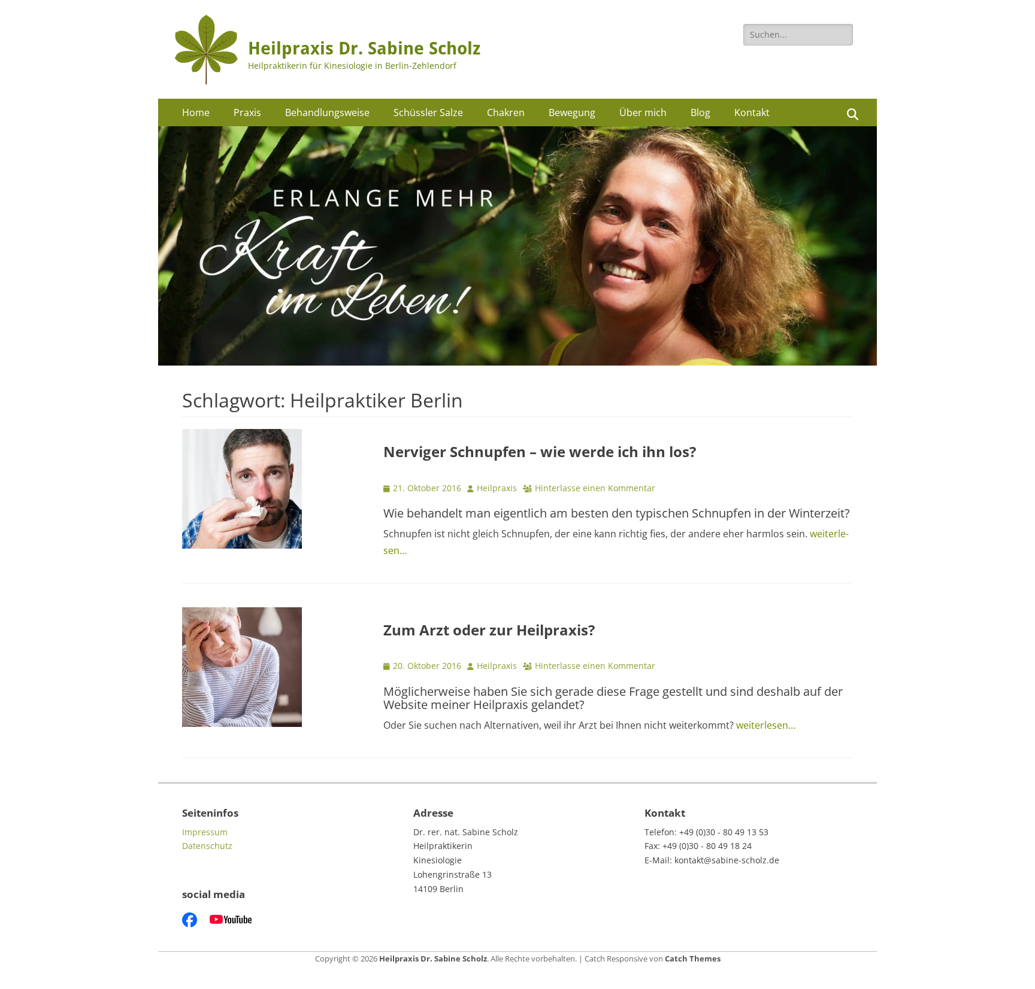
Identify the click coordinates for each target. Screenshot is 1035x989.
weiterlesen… (765, 725)
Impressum (205, 832)
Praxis (247, 112)
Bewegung (572, 112)
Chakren (506, 112)
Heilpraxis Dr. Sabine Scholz (364, 48)
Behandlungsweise (327, 112)
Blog (700, 112)
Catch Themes (693, 958)
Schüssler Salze (428, 112)
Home (196, 112)
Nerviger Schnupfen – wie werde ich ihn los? (539, 451)
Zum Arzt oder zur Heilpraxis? (489, 630)
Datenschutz (207, 845)
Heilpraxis (497, 488)
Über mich (643, 112)
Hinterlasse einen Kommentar (595, 488)
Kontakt (752, 112)
